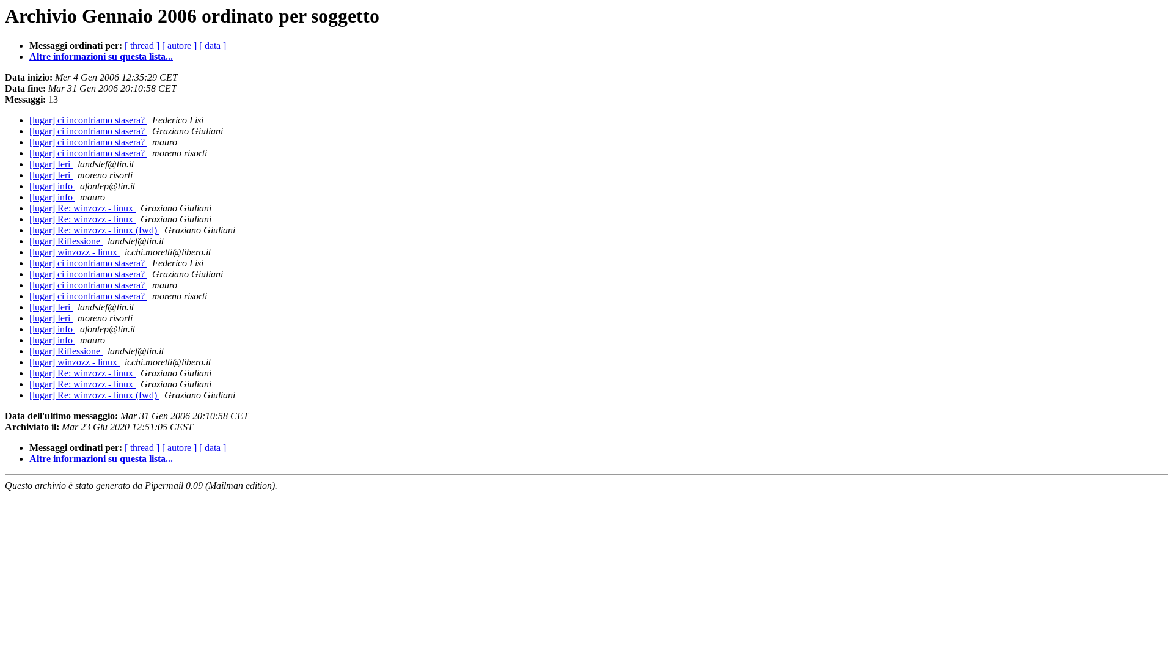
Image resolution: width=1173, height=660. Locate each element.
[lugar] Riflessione (66, 241)
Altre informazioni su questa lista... (101, 56)
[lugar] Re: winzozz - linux (82, 208)
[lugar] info (52, 186)
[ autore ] (179, 45)
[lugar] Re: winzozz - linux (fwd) (94, 230)
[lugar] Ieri (51, 164)
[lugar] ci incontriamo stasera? (88, 120)
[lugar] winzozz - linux (74, 252)
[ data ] (212, 45)
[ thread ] (142, 45)
